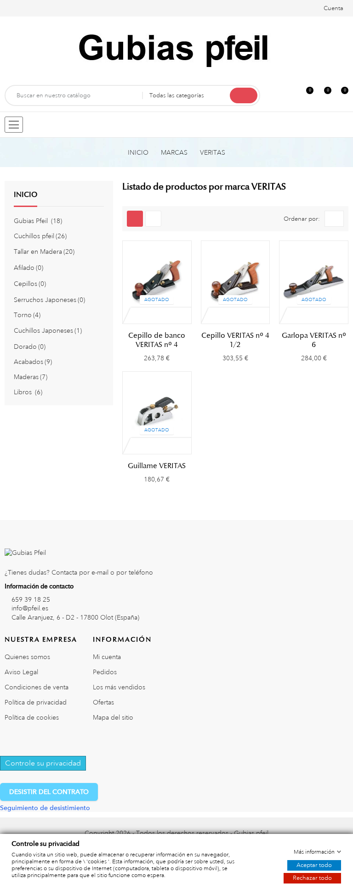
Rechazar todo (312, 878)
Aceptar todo (314, 865)
